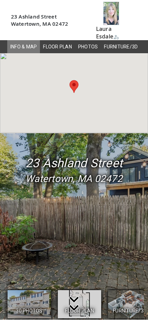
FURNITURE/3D (121, 46)
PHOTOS (88, 46)
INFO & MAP (23, 46)
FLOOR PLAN (57, 46)
